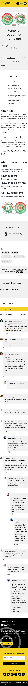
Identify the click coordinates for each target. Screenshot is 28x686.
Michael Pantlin (9, 411)
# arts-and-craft (19, 257)
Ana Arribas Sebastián (10, 339)
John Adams (11, 438)
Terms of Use (4, 682)
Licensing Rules (11, 271)
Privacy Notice (13, 682)
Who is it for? (11, 82)
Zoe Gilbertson (11, 58)
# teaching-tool (6, 257)
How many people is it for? (15, 88)
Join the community (6, 643)
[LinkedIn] (23, 674)
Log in (21, 3)
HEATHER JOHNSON (9, 422)
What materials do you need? (16, 92)
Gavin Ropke (8, 396)
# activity (15, 253)
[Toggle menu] (25, 3)
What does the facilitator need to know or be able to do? (17, 96)
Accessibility (21, 682)
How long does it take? (14, 85)
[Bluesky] (4, 674)
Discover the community (8, 639)
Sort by (2, 314)
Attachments (11, 103)
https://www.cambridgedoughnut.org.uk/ (12, 196)
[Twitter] (8, 674)
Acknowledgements (13, 100)
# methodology (6, 261)
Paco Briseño (11, 383)
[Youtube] (19, 674)
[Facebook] (15, 674)
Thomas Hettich (9, 458)
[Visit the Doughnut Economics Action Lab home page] (5, 3)
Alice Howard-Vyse (10, 551)
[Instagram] (12, 674)
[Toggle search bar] (17, 3)
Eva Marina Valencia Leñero (12, 354)
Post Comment (8, 309)
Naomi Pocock (8, 321)
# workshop (5, 253)
